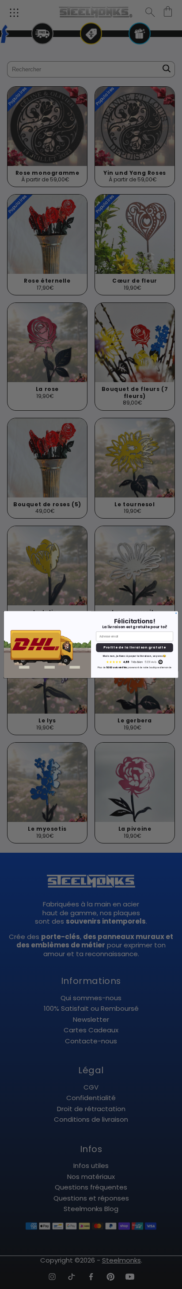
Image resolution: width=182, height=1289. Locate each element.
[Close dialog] (176, 613)
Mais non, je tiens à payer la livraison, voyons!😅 (134, 656)
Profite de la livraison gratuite (134, 647)
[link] (134, 662)
